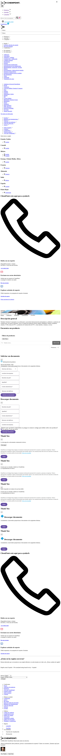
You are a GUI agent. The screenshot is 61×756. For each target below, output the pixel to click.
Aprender (6, 12)
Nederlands (8, 192)
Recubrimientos (8, 74)
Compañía (6, 14)
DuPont (6, 91)
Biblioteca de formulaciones (11, 704)
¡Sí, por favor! (14, 429)
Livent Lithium (7, 98)
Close (4, 456)
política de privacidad (9, 719)
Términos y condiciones (10, 721)
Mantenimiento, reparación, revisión (13, 67)
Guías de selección (8, 705)
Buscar (56, 342)
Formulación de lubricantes (10, 64)
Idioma (2, 675)
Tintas (5, 76)
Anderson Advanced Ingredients (12, 84)
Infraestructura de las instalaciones (12, 66)
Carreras (6, 694)
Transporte (6, 77)
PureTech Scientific (9, 108)
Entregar (3, 678)
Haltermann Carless (9, 94)
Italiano (7, 180)
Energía (6, 63)
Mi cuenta (6, 701)
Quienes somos (7, 691)
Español (7, 155)
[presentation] (11, 731)
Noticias (6, 707)
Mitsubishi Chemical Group (11, 99)
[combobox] (26, 343)
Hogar (2, 315)
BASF (5, 85)
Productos (6, 10)
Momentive (7, 101)
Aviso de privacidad (26, 453)
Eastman (6, 92)
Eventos (6, 708)
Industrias (16, 315)
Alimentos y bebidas (9, 57)
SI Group (6, 109)
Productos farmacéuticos (10, 71)
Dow (5, 89)
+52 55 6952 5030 (8, 22)
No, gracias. (6, 429)
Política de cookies (8, 715)
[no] (1, 429)
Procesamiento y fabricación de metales (14, 70)
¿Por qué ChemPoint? (9, 690)
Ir (16, 313)
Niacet (5, 102)
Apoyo (5, 700)
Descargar (3, 445)
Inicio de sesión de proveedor (11, 702)
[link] (7, 726)
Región (2, 677)
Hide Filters (5, 338)
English (7, 142)
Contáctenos (7, 698)
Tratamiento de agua (9, 79)
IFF (5, 97)
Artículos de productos (9, 687)
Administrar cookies (9, 718)
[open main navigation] (2, 6)
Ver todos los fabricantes (7, 114)
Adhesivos (6, 54)
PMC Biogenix (7, 107)
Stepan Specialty (8, 111)
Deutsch (7, 174)
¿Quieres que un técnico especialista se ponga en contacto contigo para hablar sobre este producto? (29, 428)
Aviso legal (6, 716)
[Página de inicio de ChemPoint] (2, 4)
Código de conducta (9, 712)
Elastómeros (7, 61)
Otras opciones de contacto (7, 299)
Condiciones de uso (9, 714)
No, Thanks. (4, 753)
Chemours (6, 87)
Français (7, 168)
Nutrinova (6, 104)
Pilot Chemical (7, 105)
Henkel (5, 95)
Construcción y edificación (10, 59)
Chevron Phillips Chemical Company (13, 88)
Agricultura (7, 56)
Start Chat (10, 753)
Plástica (6, 69)
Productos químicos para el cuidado (13, 73)
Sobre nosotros (7, 693)
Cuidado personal (8, 60)
